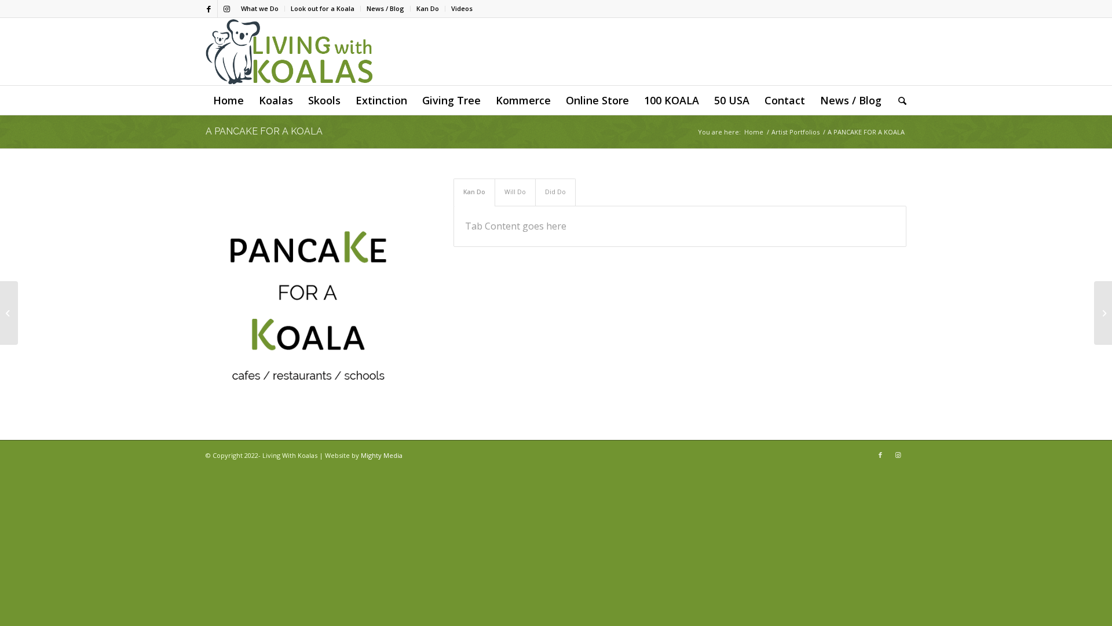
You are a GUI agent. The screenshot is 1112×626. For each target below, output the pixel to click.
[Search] (898, 100)
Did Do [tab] (555, 192)
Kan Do (427, 8)
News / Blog (385, 8)
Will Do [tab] (515, 192)
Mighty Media (382, 455)
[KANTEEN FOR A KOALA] (1103, 313)
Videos (462, 8)
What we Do (260, 8)
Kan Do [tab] (474, 192)
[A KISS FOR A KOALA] (9, 313)
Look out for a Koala (322, 8)
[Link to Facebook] (208, 8)
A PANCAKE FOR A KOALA (264, 131)
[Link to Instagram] (226, 8)
